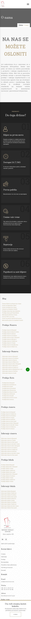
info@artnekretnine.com (7, 581)
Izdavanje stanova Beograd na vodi (12, 369)
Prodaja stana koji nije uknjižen (11, 311)
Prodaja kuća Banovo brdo (9, 392)
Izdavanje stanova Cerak (9, 373)
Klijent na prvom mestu (13, 135)
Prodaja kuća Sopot (7, 386)
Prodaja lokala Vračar (7, 468)
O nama (3, 554)
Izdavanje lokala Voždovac (8, 493)
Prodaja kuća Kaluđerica (9, 384)
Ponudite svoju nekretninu (9, 565)
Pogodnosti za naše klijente (14, 272)
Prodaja (3, 559)
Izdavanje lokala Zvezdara (8, 495)
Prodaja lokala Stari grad (8, 472)
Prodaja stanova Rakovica (9, 346)
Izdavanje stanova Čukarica (10, 367)
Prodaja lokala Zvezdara (8, 476)
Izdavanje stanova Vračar (8, 440)
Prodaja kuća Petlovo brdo (9, 397)
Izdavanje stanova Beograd (10, 356)
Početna (21, 25)
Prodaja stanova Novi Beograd (10, 337)
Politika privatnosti (7, 567)
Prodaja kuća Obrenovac (9, 390)
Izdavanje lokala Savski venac (10, 506)
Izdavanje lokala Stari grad (9, 496)
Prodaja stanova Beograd (9, 330)
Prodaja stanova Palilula (8, 419)
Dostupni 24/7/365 (11, 162)
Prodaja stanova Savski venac (9, 425)
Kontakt (3, 570)
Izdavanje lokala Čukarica (8, 498)
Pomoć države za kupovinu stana (11, 303)
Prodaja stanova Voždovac (9, 341)
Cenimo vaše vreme (11, 217)
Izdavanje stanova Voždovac (9, 449)
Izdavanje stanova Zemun (9, 360)
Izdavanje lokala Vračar (8, 500)
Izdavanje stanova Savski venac (10, 444)
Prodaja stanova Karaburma (10, 345)
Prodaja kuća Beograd (8, 383)
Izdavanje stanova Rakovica (10, 362)
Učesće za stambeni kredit (9, 309)
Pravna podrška (10, 190)
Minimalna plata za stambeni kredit (12, 320)
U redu (15, 614)
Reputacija (7, 245)
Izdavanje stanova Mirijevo (10, 365)
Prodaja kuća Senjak (8, 395)
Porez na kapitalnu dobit (9, 305)
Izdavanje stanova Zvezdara (10, 358)
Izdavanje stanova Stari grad (9, 442)
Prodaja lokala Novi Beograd (9, 466)
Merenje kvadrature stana (9, 314)
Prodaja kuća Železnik (8, 394)
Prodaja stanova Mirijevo (9, 339)
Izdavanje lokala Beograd (8, 491)
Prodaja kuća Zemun (8, 399)
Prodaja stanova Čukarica (8, 427)
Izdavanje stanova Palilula (10, 371)
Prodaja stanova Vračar (8, 343)
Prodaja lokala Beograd (7, 465)
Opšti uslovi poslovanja (7, 543)
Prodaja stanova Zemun (9, 333)
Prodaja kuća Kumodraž (9, 388)
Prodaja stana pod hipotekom (10, 313)
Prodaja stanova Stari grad (8, 421)
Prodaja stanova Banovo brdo (10, 332)
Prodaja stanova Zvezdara (9, 335)
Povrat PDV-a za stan (8, 316)
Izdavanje (4, 556)
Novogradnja (4, 562)
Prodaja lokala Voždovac (8, 470)
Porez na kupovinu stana (9, 307)
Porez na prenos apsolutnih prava (11, 318)
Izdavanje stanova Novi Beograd (11, 364)
